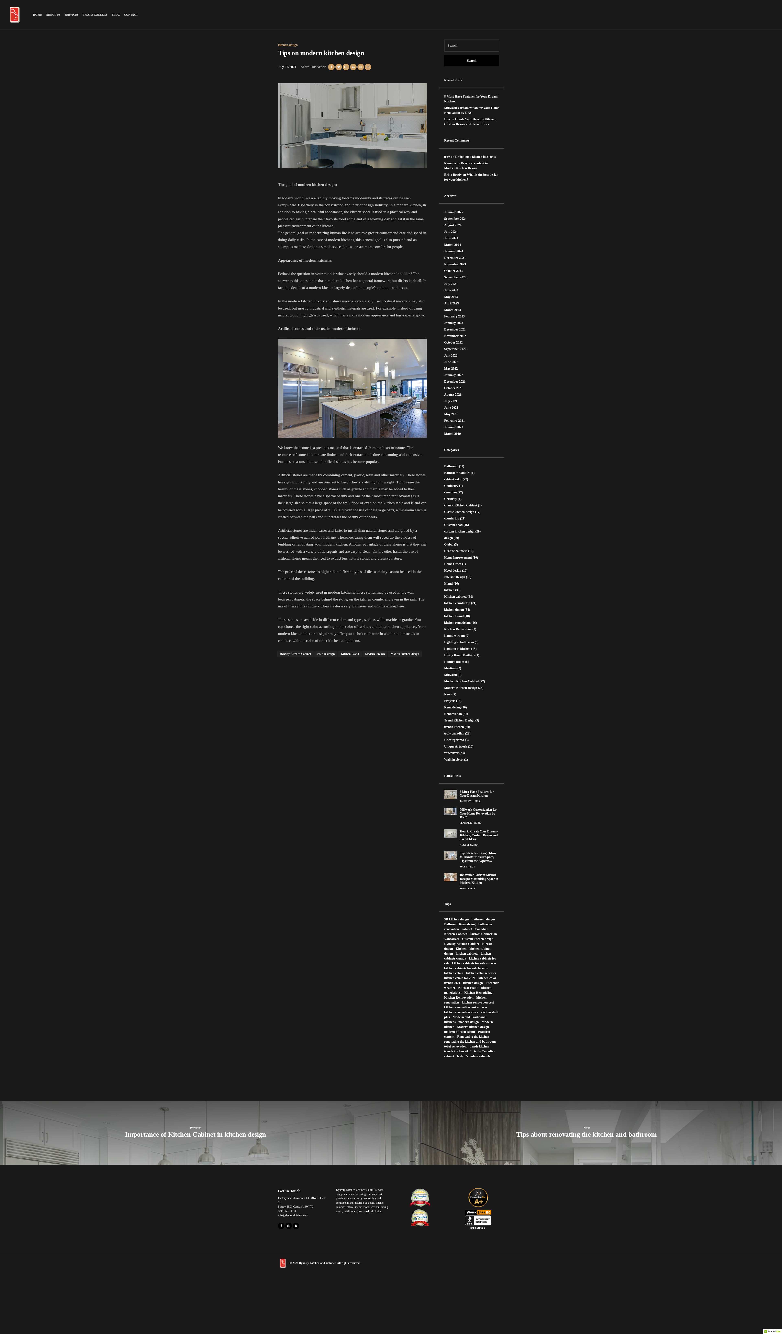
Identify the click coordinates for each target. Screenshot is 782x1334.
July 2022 (450, 355)
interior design (326, 653)
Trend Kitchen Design (459, 720)
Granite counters (455, 551)
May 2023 (451, 297)
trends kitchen (454, 727)
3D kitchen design (456, 919)
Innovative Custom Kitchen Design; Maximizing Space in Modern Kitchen (479, 878)
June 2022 (451, 362)
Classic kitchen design (459, 512)
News (448, 694)
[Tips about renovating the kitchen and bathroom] (586, 1133)
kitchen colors (453, 973)
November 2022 (455, 336)
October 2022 (453, 342)
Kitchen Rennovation (458, 997)
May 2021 (451, 414)
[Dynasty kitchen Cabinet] (283, 1263)
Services (72, 14)
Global (448, 544)
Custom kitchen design (477, 939)
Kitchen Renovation (458, 629)
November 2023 (455, 264)
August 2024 (452, 225)
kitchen (449, 590)
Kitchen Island (350, 653)
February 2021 (454, 420)
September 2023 (455, 277)
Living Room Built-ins (459, 655)
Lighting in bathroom (459, 642)
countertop (451, 518)
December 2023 (455, 257)
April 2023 (451, 303)
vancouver (451, 753)
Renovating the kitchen (473, 1036)
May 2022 (451, 368)
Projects (449, 701)
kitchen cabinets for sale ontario (474, 963)
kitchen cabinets (467, 953)
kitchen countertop (457, 603)
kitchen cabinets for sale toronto (466, 968)
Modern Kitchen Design (460, 688)
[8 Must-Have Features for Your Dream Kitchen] (450, 794)
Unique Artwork (455, 746)
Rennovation (453, 714)
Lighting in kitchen (457, 648)
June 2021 (451, 407)
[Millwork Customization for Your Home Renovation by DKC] (450, 810)
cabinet (467, 929)
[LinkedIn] (353, 67)
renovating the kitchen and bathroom (470, 1041)
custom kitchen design (459, 531)
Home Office (452, 564)
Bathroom (451, 466)
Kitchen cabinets (455, 596)
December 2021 (455, 381)
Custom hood (453, 525)
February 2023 (454, 316)
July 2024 (450, 231)
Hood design (452, 570)
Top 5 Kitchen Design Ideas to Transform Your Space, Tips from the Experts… (478, 857)
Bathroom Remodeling (460, 924)
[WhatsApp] (360, 67)
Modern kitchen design (405, 653)
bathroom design (483, 919)
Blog (116, 14)
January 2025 (453, 212)
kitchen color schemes (481, 973)
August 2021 (452, 394)
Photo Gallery (95, 14)
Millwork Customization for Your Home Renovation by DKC (478, 813)
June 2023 (451, 290)
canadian (450, 492)
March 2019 (452, 433)
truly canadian (454, 733)
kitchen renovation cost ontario (465, 1007)
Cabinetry (451, 485)
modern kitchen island (459, 1031)
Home (37, 14)
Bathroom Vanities (457, 472)
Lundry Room (454, 661)
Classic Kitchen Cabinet (460, 505)
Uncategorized (454, 740)
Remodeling (452, 707)
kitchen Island (454, 616)
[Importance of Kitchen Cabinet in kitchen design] (195, 1133)
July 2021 (450, 401)
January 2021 (453, 427)
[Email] (368, 67)
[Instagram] (288, 1226)
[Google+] (346, 67)
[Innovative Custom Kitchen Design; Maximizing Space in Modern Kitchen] (450, 876)
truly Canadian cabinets (473, 1056)
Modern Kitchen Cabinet (461, 681)
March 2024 (452, 244)
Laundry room (454, 635)
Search (472, 60)
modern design (468, 1022)
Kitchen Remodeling (478, 992)
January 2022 (453, 375)
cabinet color (453, 479)
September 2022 (455, 349)
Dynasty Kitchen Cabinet (295, 653)
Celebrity (450, 499)
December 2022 (455, 329)
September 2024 (455, 218)
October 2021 (453, 388)
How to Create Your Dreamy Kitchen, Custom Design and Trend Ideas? (479, 835)
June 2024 (451, 238)
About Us (53, 14)
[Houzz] (296, 1226)
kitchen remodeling (457, 622)
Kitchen (461, 948)
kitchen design (288, 45)
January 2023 (453, 323)
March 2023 (452, 310)
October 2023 (453, 270)
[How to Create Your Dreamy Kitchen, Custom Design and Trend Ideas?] (450, 833)
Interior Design (454, 577)
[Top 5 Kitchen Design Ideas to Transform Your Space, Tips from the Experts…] (450, 855)
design (448, 538)
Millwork (450, 674)
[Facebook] (331, 67)
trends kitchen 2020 (457, 1051)
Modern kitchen (375, 653)
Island (448, 583)
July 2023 (450, 283)
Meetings (450, 668)
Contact (131, 14)
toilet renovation (455, 1046)
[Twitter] (338, 67)
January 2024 (453, 251)
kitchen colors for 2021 (460, 978)
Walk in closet (453, 759)
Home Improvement (458, 557)
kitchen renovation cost (478, 1002)
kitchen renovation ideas (461, 1012)
